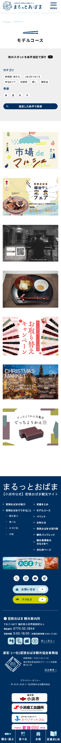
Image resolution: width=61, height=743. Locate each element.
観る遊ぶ (13, 515)
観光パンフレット (46, 534)
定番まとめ (43, 504)
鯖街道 (44, 81)
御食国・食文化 (12, 76)
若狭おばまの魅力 (16, 504)
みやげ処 (13, 528)
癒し (34, 81)
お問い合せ (28, 589)
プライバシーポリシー (30, 680)
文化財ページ (44, 549)
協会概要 (50, 669)
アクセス (27, 599)
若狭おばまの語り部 (47, 528)
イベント (41, 516)
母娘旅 (23, 81)
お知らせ (41, 522)
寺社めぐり (10, 81)
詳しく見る (47, 640)
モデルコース (44, 510)
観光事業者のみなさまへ (44, 542)
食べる (12, 521)
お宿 (11, 534)
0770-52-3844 (24, 628)
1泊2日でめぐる (32, 76)
